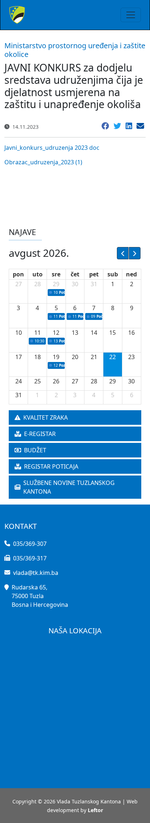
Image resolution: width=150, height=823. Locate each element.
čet (75, 274)
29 (56, 284)
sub (112, 274)
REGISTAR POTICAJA (51, 466)
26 (56, 381)
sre (56, 274)
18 (37, 357)
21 (94, 357)
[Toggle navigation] (131, 15)
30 (75, 284)
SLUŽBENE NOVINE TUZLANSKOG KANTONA (69, 487)
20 (75, 357)
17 (18, 357)
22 (112, 357)
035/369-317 (30, 558)
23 (131, 357)
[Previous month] (123, 253)
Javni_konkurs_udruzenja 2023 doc (51, 148)
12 (56, 333)
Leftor (95, 810)
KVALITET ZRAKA (45, 417)
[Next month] (135, 253)
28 (37, 284)
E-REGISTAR (40, 434)
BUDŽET (35, 450)
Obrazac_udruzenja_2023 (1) (43, 162)
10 (18, 333)
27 (18, 284)
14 (94, 333)
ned (131, 274)
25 (37, 381)
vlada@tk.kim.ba (35, 573)
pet (94, 274)
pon (18, 274)
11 (37, 333)
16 (131, 333)
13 (75, 333)
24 (18, 381)
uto (37, 274)
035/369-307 (30, 544)
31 (94, 284)
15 (112, 333)
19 (56, 357)
